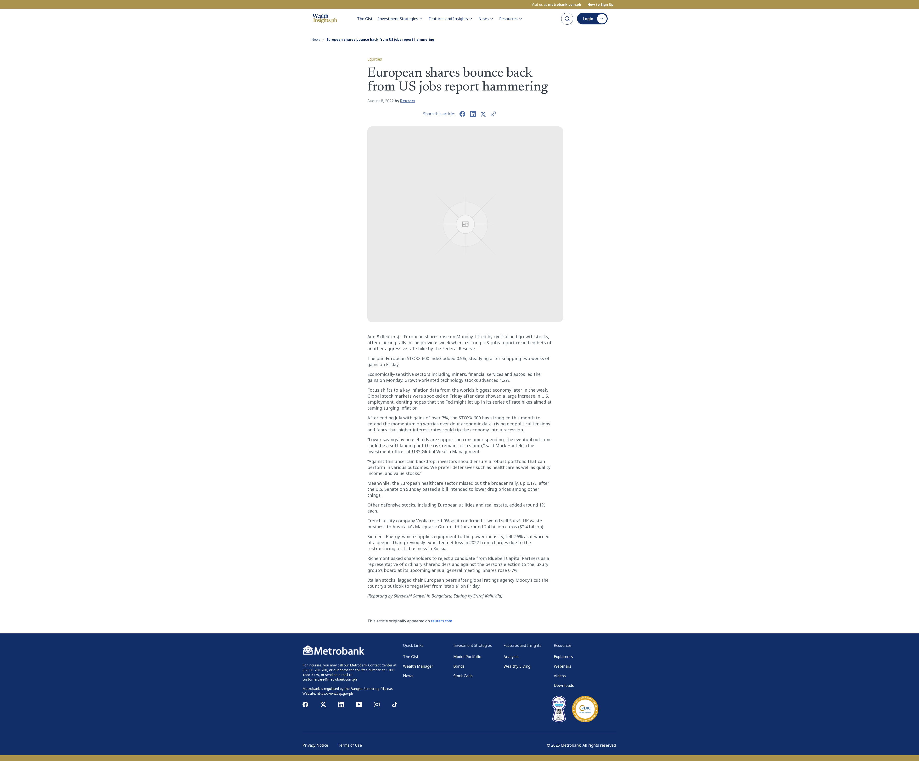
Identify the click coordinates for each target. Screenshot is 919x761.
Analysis (511, 656)
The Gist (364, 19)
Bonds (459, 666)
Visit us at (556, 4)
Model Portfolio (467, 656)
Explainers (563, 656)
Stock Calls (463, 675)
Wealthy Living (517, 666)
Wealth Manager (418, 666)
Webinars (562, 666)
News (483, 19)
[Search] (567, 19)
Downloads (564, 685)
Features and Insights (448, 19)
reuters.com (441, 621)
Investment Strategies (398, 19)
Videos (560, 675)
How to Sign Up (600, 4)
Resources (508, 19)
